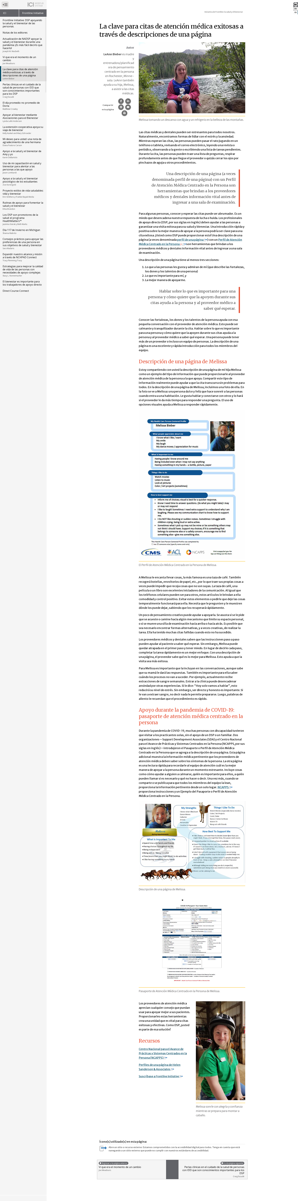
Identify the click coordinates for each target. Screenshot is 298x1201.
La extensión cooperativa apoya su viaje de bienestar (23, 130)
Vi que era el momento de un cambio (19, 60)
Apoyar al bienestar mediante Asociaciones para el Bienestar (20, 117)
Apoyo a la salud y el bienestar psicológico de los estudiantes (20, 181)
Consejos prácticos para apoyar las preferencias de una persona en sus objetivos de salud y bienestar (23, 243)
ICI (4, 13)
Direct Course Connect (16, 291)
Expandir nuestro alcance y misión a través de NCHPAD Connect (22, 257)
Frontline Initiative (32, 13)
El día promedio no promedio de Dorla (21, 105)
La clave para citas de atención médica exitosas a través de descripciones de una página (20, 74)
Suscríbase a (159, 1076)
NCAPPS (223, 787)
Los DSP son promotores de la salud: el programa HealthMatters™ (20, 219)
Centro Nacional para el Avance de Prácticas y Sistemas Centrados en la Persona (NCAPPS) (163, 1053)
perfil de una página (190, 239)
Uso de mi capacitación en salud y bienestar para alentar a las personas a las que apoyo (22, 168)
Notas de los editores (15, 32)
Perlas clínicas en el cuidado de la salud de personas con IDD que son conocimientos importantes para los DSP (22, 90)
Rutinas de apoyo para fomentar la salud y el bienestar (23, 205)
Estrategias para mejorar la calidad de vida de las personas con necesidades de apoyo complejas (23, 271)
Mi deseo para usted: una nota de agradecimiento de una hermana (22, 142)
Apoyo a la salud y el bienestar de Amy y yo (22, 154)
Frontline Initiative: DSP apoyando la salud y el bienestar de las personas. (22, 23)
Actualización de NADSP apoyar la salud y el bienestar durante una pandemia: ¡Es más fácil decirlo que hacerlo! (22, 45)
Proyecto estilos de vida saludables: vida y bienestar (23, 193)
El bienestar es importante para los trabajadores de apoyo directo (22, 283)
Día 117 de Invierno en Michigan (21, 231)
